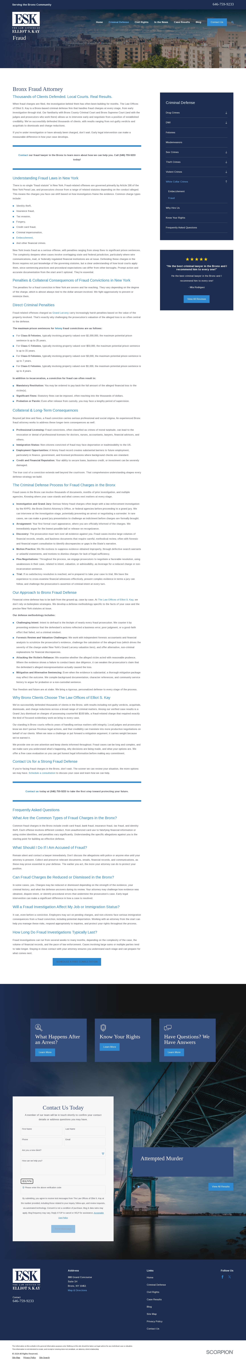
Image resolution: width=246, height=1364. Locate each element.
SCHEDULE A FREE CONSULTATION (77, 961)
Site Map (152, 1314)
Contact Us (217, 22)
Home (150, 1277)
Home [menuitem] (99, 22)
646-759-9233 (223, 4)
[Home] (26, 22)
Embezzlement (24, 237)
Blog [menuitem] (198, 22)
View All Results (221, 1186)
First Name (27, 1129)
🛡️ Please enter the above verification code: (42, 1187)
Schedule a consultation (42, 773)
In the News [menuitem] (161, 22)
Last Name (70, 1129)
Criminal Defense (156, 1284)
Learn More (45, 1052)
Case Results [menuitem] (182, 22)
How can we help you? (32, 1161)
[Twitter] (229, 1277)
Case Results (154, 1299)
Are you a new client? (31, 1150)
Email (67, 1139)
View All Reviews (196, 299)
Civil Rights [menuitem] (141, 22)
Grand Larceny (60, 312)
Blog (149, 1306)
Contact (23, 155)
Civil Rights (153, 1292)
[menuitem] (195, 113)
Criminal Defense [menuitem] (119, 22)
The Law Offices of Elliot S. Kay (115, 599)
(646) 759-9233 (127, 155)
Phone (25, 1139)
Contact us (32, 791)
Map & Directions (77, 1290)
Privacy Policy (154, 1321)
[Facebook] (222, 1277)
